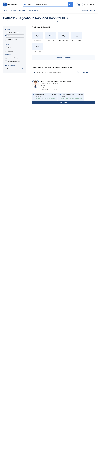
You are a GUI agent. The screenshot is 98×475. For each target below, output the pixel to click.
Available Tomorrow (14, 61)
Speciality (7, 35)
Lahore (19, 21)
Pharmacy (13, 10)
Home (5, 10)
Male (9, 47)
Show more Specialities (63, 57)
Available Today (13, 58)
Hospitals (11, 21)
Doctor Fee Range (10, 65)
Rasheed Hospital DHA (29, 21)
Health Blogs (32, 10)
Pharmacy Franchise (88, 10)
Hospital (7, 29)
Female (10, 51)
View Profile (63, 102)
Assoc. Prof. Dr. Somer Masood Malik (56, 81)
